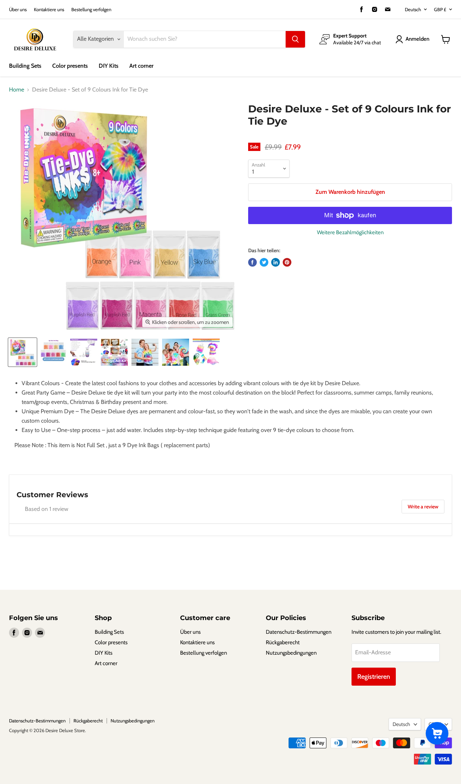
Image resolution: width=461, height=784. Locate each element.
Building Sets (25, 65)
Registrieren (373, 677)
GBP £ (440, 9)
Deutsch (413, 9)
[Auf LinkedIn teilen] (275, 262)
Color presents (70, 65)
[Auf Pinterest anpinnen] (287, 262)
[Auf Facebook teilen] (252, 262)
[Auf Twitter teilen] (264, 262)
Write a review (423, 506)
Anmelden (417, 39)
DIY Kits (108, 65)
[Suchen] (295, 39)
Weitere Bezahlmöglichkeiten (350, 233)
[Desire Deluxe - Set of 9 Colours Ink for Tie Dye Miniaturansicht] (22, 352)
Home (16, 89)
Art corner (141, 65)
